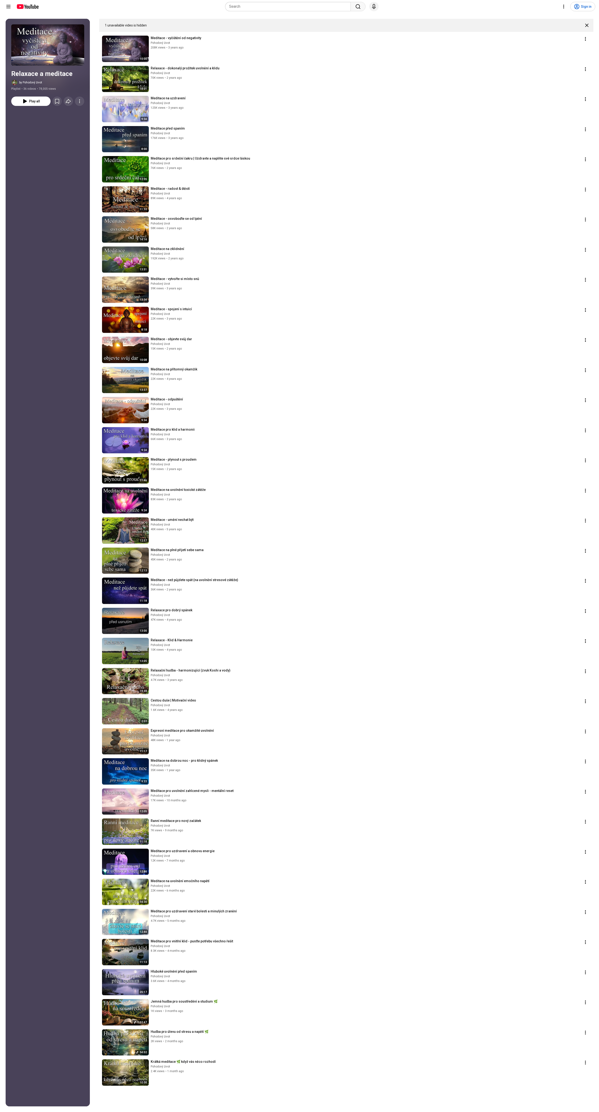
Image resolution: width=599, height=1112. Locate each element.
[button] (47, 45)
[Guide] (8, 6)
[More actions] (79, 101)
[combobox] (289, 6)
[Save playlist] (57, 101)
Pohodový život (160, 43)
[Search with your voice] (374, 6)
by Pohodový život (30, 82)
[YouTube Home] (27, 6)
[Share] (68, 101)
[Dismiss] (587, 25)
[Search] (358, 6)
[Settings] (563, 6)
